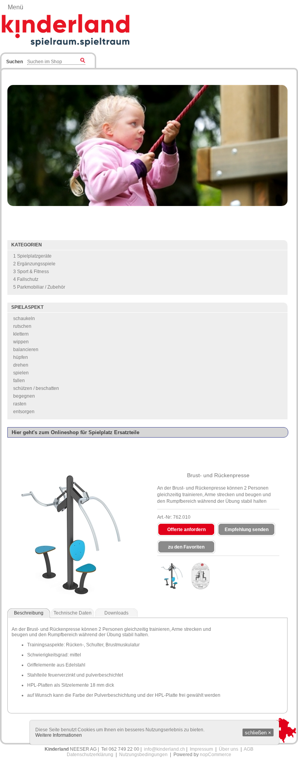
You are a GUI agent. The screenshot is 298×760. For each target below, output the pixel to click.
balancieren (25, 349)
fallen (19, 380)
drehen (20, 365)
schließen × (258, 733)
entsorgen (24, 411)
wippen (21, 342)
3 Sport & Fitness (31, 271)
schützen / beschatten (36, 388)
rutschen (22, 326)
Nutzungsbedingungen (143, 754)
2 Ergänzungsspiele (34, 264)
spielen (21, 373)
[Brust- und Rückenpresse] (172, 576)
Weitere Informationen (58, 735)
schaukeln (24, 318)
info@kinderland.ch (164, 749)
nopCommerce (215, 754)
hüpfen (20, 357)
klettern (21, 334)
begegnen (24, 396)
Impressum (201, 749)
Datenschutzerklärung (90, 754)
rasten (19, 404)
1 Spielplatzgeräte (32, 256)
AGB (248, 749)
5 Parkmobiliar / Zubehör (39, 287)
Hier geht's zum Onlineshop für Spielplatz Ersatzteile (75, 432)
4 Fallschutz (25, 279)
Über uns (228, 749)
